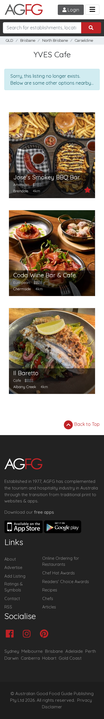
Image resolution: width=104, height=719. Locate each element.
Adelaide (74, 651)
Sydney (11, 651)
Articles (49, 607)
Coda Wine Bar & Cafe (44, 275)
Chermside (22, 289)
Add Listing (14, 576)
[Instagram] (28, 634)
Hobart (49, 658)
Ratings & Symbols (13, 587)
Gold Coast (70, 658)
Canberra (30, 658)
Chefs (47, 598)
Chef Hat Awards (58, 573)
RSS (8, 607)
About (10, 559)
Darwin (11, 658)
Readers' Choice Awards (65, 581)
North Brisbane (55, 40)
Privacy (84, 700)
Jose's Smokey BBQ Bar (46, 177)
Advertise (13, 567)
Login (72, 10)
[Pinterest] (45, 634)
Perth (90, 651)
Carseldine (84, 40)
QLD (9, 40)
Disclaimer (52, 706)
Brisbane (27, 40)
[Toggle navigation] (92, 10)
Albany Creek (24, 386)
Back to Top (86, 424)
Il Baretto (25, 373)
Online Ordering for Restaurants (60, 561)
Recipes (49, 590)
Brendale (20, 191)
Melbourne (32, 651)
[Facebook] (11, 634)
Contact (12, 598)
